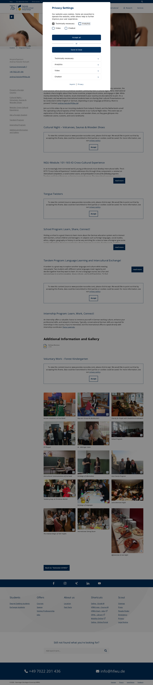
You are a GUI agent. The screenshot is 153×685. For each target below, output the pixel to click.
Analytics (86, 24)
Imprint (72, 84)
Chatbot (71, 28)
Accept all (76, 37)
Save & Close (76, 50)
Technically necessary (65, 24)
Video (58, 28)
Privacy (80, 84)
